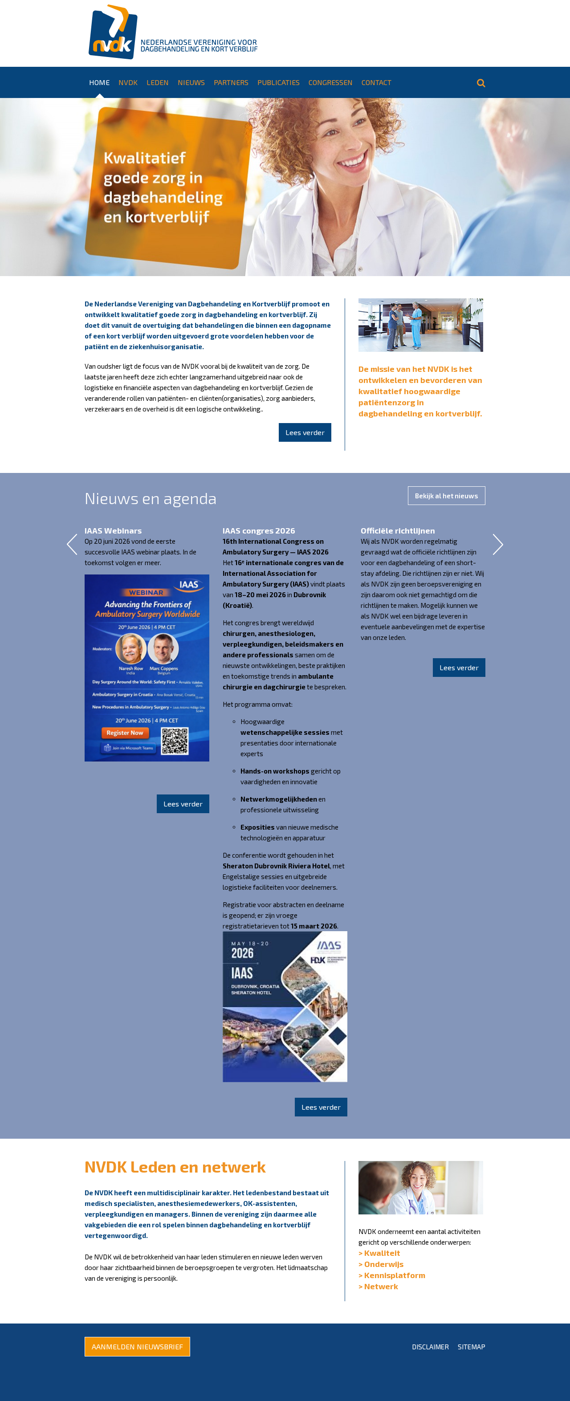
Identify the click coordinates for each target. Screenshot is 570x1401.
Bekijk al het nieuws (446, 496)
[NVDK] (171, 33)
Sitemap (471, 1347)
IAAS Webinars (113, 530)
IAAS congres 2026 (259, 530)
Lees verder (305, 432)
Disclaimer (430, 1347)
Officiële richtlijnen (398, 530)
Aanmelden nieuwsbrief (137, 1346)
